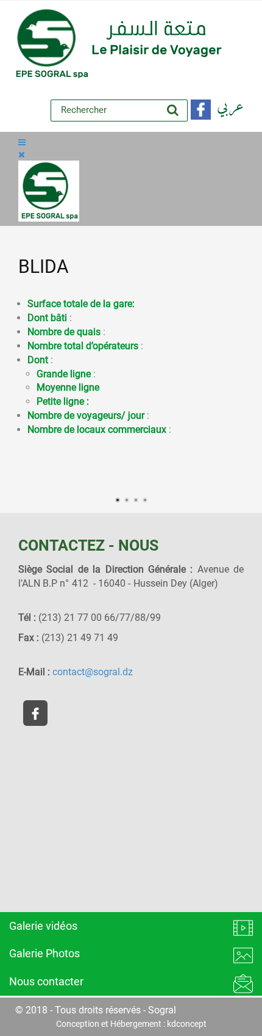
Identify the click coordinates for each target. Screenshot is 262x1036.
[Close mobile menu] (21, 154)
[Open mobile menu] (22, 142)
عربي (230, 106)
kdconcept (187, 1024)
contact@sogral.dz (92, 672)
